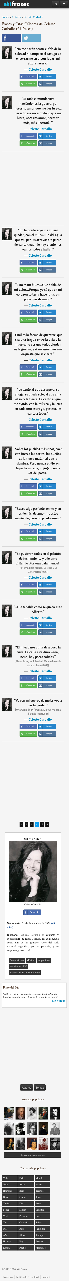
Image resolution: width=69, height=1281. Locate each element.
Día (21, 1203)
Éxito (22, 1178)
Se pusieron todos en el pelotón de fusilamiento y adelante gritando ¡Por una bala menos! (38, 558)
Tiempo (40, 1190)
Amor (22, 1184)
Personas (23, 1216)
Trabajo (40, 1235)
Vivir (5, 1216)
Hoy (21, 1241)
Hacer (39, 1184)
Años (5, 1235)
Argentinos (44, 960)
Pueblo (23, 1247)
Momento (41, 1247)
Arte (21, 1228)
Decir (38, 1216)
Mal (5, 1228)
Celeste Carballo (33, 17)
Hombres (7, 1190)
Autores (16, 17)
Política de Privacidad (27, 1277)
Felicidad (40, 1228)
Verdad (6, 1203)
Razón (6, 1247)
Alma (22, 1235)
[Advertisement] (34, 188)
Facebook (8, 1277)
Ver (5, 1222)
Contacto (46, 1277)
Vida (5, 1178)
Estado (39, 1241)
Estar (38, 1203)
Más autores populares (32, 1154)
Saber (38, 1222)
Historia (7, 1241)
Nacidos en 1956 (18, 966)
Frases (5, 17)
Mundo (39, 1178)
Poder (6, 1209)
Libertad (40, 1209)
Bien (21, 1190)
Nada (5, 1184)
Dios (5, 1197)
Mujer (22, 1209)
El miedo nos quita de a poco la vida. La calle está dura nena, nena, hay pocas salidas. (39, 652)
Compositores (17, 960)
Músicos (31, 960)
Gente (22, 1197)
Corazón (23, 1222)
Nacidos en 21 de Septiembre (25, 972)
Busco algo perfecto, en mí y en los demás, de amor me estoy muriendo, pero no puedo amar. (38, 513)
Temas (40, 1087)
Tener (38, 1197)
